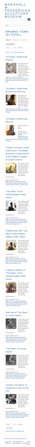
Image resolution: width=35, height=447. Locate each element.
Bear (22, 78)
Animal (10, 78)
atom (7, 431)
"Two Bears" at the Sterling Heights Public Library (16, 194)
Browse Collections (18, 441)
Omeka (28, 444)
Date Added (21, 52)
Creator (15, 52)
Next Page (20, 47)
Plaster (16, 80)
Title (12, 52)
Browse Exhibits (16, 443)
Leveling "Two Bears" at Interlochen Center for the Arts (17, 388)
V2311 (19, 223)
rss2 (23, 431)
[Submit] (29, 19)
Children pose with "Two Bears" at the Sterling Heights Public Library (16, 234)
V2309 (22, 417)
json (15, 431)
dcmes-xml (11, 431)
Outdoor (26, 183)
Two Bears (8, 112)
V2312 (26, 184)
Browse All (8, 40)
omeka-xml (19, 431)
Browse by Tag (16, 40)
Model (13, 80)
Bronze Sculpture (14, 110)
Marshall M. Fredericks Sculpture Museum (18, 10)
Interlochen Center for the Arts (12, 415)
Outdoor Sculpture (10, 184)
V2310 (22, 341)
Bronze (7, 110)
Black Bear (25, 78)
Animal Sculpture (16, 78)
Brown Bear (8, 80)
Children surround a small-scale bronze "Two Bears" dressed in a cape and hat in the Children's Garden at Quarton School (17, 153)
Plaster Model (22, 80)
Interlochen (26, 414)
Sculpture (26, 110)
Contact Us (7, 443)
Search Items (24, 40)
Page (8, 47)
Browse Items (8, 441)
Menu (7, 25)
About (23, 443)
